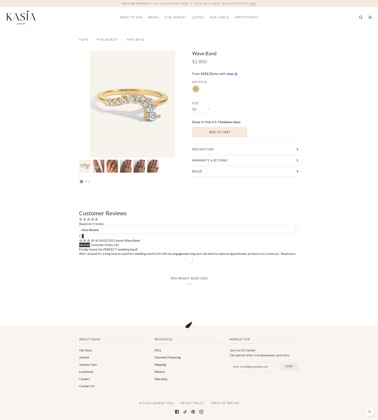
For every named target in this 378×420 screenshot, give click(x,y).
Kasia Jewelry (154, 403)
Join (289, 366)
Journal (84, 357)
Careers (84, 379)
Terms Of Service (225, 403)
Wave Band (132, 240)
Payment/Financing (168, 357)
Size (195, 103)
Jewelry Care (88, 364)
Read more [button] (288, 253)
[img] (89, 240)
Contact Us (86, 386)
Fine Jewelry (107, 39)
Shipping (160, 364)
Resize (197, 171)
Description (203, 149)
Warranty (161, 379)
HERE (252, 3)
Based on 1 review (91, 224)
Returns (160, 371)
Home (83, 39)
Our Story (85, 350)
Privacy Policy (192, 403)
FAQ (158, 350)
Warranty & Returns (209, 160)
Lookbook (86, 371)
